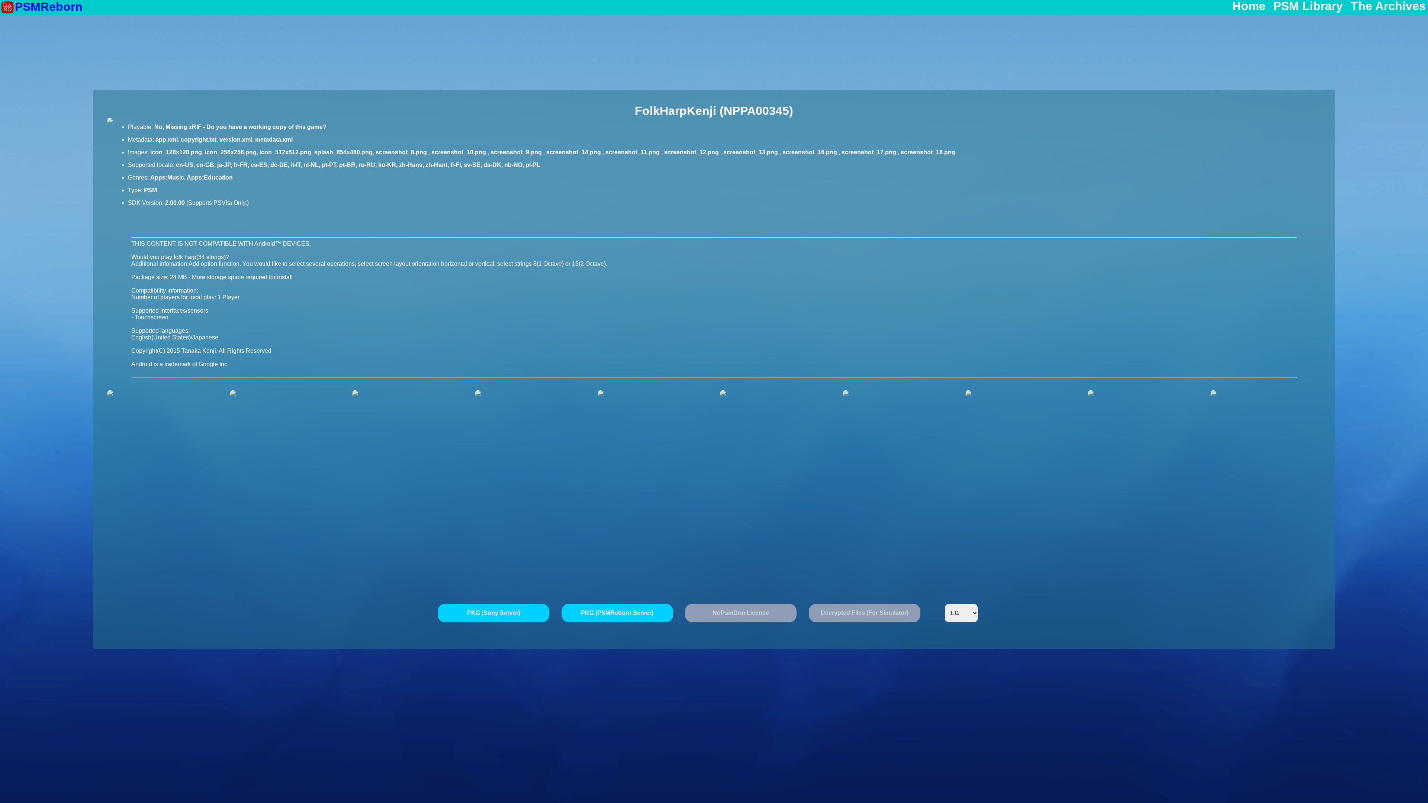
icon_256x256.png (231, 152)
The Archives (1388, 6)
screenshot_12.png (692, 152)
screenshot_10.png (459, 152)
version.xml (235, 139)
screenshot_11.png (633, 152)
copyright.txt (198, 139)
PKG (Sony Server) (493, 613)
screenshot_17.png (870, 152)
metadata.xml (274, 139)
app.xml (166, 139)
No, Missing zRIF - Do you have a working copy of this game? (240, 127)
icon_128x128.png (176, 152)
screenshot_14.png (574, 152)
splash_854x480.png (343, 152)
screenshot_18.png (928, 152)
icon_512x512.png (285, 152)
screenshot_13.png (751, 152)
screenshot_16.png (810, 152)
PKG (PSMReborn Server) (617, 613)
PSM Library (1308, 6)
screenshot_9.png (517, 152)
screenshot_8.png (402, 152)
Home (1248, 6)
